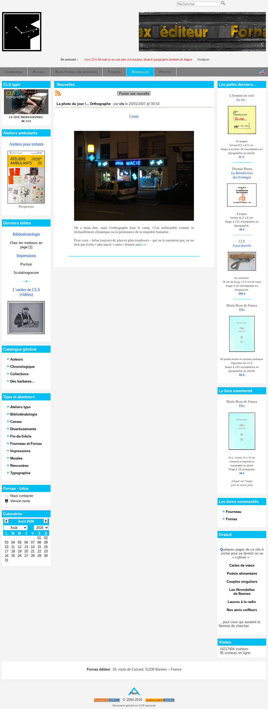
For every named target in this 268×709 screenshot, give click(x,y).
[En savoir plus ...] (160, 700)
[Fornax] (21, 50)
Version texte (19, 501)
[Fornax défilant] (202, 50)
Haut (134, 693)
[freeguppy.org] (107, 700)
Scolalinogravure (26, 273)
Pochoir (26, 264)
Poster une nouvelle (134, 94)
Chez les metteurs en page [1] (26, 245)
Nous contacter (21, 496)
